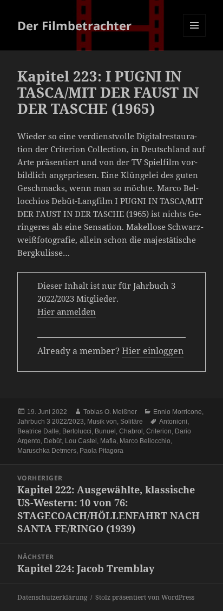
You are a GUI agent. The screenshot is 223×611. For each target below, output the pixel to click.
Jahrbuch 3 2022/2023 (50, 421)
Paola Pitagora (101, 450)
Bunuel (105, 431)
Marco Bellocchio (145, 441)
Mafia (108, 441)
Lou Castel (81, 441)
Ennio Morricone (177, 412)
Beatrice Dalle (38, 431)
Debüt (53, 441)
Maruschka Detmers (46, 450)
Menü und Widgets (194, 36)
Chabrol (131, 431)
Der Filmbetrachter (74, 25)
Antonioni (173, 421)
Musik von (102, 421)
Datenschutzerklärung (52, 597)
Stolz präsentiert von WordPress (144, 597)
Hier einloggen (152, 351)
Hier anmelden (66, 311)
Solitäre (131, 421)
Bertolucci (76, 431)
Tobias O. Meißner (110, 412)
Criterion (159, 431)
